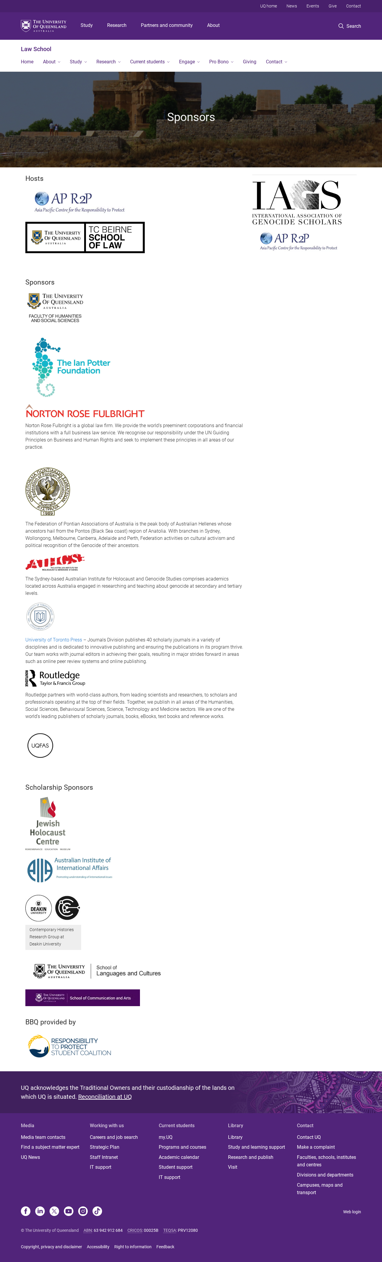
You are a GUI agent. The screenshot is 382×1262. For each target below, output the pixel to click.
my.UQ (165, 1137)
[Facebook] (25, 1212)
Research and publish (250, 1157)
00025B (151, 1230)
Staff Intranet (104, 1157)
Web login (352, 1211)
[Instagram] (83, 1212)
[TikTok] (97, 1212)
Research (117, 25)
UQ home (268, 6)
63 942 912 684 (108, 1230)
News (291, 6)
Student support (175, 1167)
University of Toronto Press (53, 640)
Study (87, 25)
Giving (249, 62)
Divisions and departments (325, 1175)
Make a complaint (316, 1147)
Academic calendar (179, 1157)
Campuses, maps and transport (320, 1189)
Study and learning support (256, 1147)
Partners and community (167, 25)
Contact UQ (309, 1137)
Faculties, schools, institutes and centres (326, 1161)
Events (312, 6)
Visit (232, 1167)
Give (333, 6)
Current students (147, 62)
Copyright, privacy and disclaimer (51, 1246)
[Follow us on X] (54, 1212)
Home (27, 62)
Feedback (165, 1246)
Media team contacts (43, 1137)
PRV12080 (188, 1230)
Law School (36, 49)
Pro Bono (219, 62)
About (213, 25)
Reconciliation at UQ (105, 1096)
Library (235, 1137)
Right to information (133, 1246)
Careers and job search (114, 1137)
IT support (100, 1167)
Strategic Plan (104, 1147)
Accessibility (98, 1246)
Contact (353, 6)
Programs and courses (182, 1147)
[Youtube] (68, 1212)
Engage (187, 62)
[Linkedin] (40, 1212)
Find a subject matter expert (50, 1147)
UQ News (30, 1157)
